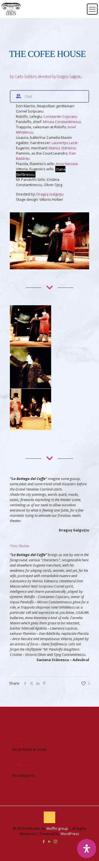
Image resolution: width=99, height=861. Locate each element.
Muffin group (57, 828)
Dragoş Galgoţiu (50, 194)
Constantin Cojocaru (60, 116)
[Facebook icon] (44, 841)
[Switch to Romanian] (79, 5)
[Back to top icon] (49, 817)
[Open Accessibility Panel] (86, 848)
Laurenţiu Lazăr (65, 142)
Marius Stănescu (62, 147)
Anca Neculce (67, 163)
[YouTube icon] (50, 841)
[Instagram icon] (55, 841)
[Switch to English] (79, 12)
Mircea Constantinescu (62, 121)
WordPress (70, 833)
